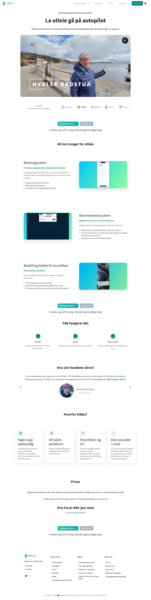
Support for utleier (86, 573)
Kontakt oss (110, 566)
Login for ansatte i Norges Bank (89, 577)
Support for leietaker (87, 569)
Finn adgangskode (85, 566)
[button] (20, 387)
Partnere (55, 573)
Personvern (109, 569)
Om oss (108, 562)
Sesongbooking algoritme (62, 580)
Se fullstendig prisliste (75, 512)
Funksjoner (56, 566)
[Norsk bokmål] (146, 3)
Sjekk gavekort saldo (86, 562)
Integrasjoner (57, 562)
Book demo (137, 3)
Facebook (28, 566)
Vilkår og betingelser (113, 573)
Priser (54, 569)
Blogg (54, 576)
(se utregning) (101, 498)
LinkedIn (28, 569)
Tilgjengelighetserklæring (115, 576)
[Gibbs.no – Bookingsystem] (9, 3)
